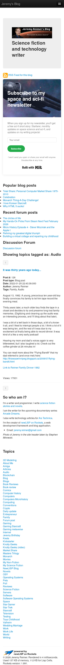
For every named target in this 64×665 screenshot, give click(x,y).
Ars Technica (45, 418)
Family (6, 517)
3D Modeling (10, 460)
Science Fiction (11, 589)
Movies (7, 559)
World (6, 634)
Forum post (9, 520)
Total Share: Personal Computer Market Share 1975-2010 (30, 192)
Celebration (9, 197)
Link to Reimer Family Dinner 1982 (21, 367)
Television (8, 613)
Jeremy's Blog (10, 4)
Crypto (6, 508)
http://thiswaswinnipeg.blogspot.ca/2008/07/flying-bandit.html (29, 360)
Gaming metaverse (13, 529)
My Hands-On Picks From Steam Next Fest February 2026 (30, 222)
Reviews (7, 586)
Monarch (7, 556)
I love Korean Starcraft (14, 203)
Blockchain (9, 475)
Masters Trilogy (11, 553)
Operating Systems (13, 577)
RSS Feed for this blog (20, 75)
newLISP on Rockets (32, 422)
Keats (6, 538)
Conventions (9, 505)
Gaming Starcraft (12, 526)
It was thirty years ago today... (22, 270)
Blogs (6, 481)
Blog (5, 478)
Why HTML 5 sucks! (13, 206)
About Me (8, 463)
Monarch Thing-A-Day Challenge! (21, 200)
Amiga (6, 466)
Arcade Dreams (11, 413)
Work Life (8, 631)
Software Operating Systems (18, 598)
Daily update (9, 511)
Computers (9, 496)
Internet (7, 532)
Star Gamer (9, 604)
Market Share (10, 550)
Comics (7, 490)
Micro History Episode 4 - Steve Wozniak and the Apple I (28, 228)
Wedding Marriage (12, 625)
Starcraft (7, 610)
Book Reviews (10, 484)
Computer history (12, 493)
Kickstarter (8, 541)
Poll (5, 583)
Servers (7, 592)
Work (5, 628)
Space (6, 601)
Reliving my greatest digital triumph (21, 233)
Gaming (7, 523)
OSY (5, 574)
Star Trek (8, 607)
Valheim (7, 622)
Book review (9, 487)
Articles (7, 469)
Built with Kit (32, 167)
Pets (5, 580)
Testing (7, 616)
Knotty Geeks (10, 544)
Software (7, 595)
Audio (6, 472)
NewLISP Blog (11, 568)
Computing (9, 502)
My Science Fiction (13, 565)
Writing (6, 637)
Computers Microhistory (15, 499)
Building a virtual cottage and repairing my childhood (30, 236)
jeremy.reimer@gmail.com (28, 430)
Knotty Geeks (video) (14, 547)
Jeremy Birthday (11, 535)
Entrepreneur (10, 514)
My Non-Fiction (11, 562)
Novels (6, 571)
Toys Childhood (11, 619)
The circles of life (12, 218)
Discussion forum (12, 248)
